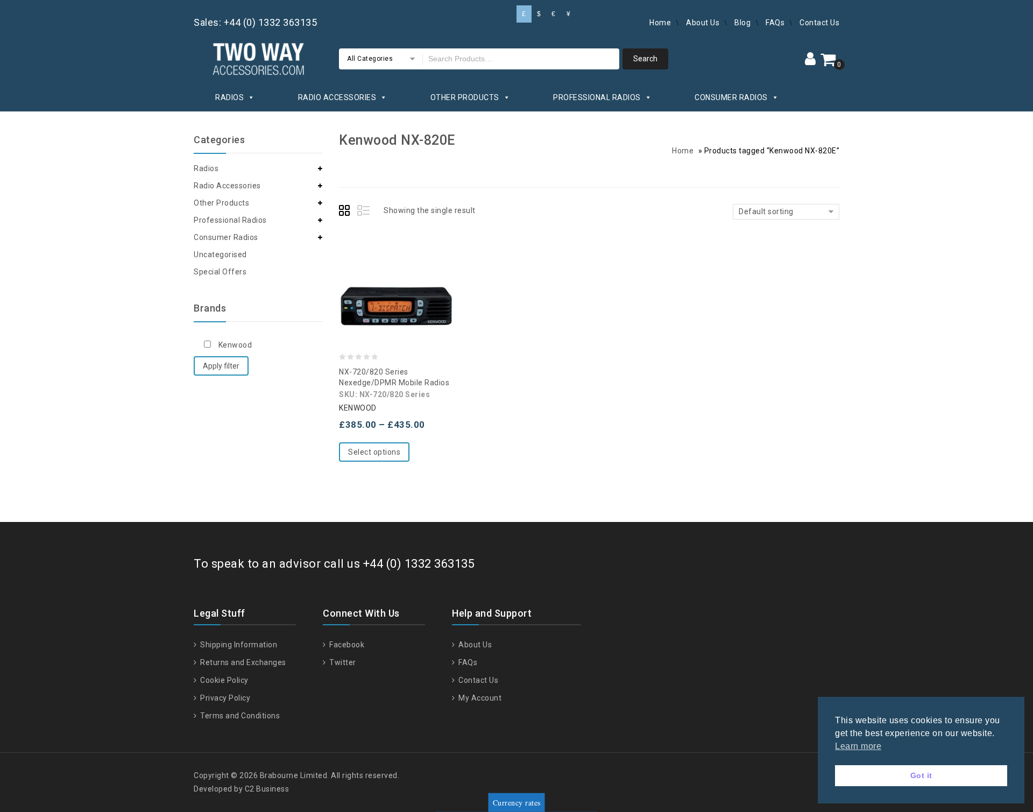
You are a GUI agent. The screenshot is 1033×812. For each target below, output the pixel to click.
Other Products (221, 203)
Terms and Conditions (239, 715)
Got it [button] (921, 775)
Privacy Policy (224, 698)
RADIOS (229, 97)
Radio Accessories (227, 185)
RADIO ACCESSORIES (337, 97)
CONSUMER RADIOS (731, 97)
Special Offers (220, 271)
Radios (206, 168)
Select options (374, 452)
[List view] (364, 212)
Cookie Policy (224, 680)
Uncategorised (220, 254)
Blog (742, 22)
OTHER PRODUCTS (464, 97)
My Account (479, 698)
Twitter (342, 662)
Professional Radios (230, 220)
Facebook (346, 644)
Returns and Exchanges (242, 662)
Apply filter (221, 366)
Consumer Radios (226, 237)
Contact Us (819, 22)
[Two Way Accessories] (258, 57)
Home (660, 22)
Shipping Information (238, 644)
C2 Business (267, 789)
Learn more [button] (858, 746)
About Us (702, 22)
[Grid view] (346, 212)
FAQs (775, 22)
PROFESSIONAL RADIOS (597, 97)
